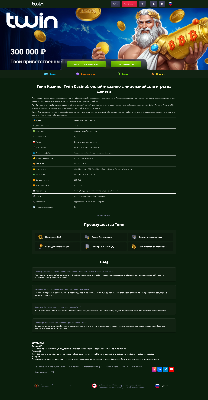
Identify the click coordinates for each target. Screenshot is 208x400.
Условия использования (116, 366)
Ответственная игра (92, 366)
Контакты (74, 366)
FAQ (53, 372)
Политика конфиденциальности (50, 366)
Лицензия (137, 366)
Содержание (41, 372)
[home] (38, 4)
